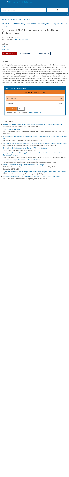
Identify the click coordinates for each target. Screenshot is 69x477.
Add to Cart (11, 109)
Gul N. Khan (6, 47)
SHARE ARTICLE (27, 53)
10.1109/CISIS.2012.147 (20, 40)
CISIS (19, 20)
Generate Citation (42, 53)
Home (4, 20)
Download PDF (10, 53)
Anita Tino (5, 49)
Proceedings (11, 20)
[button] (66, 14)
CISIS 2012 (26, 20)
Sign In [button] (42, 92)
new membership (34, 113)
